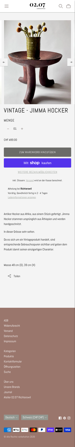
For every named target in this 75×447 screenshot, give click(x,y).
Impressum (10, 341)
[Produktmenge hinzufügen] (22, 128)
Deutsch (10, 417)
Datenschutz (11, 336)
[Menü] (6, 6)
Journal (8, 392)
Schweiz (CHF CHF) (33, 417)
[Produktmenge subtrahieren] (8, 128)
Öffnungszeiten (12, 366)
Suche (7, 372)
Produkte (9, 356)
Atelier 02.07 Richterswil (17, 397)
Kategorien (10, 351)
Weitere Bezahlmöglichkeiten (37, 172)
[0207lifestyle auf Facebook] (60, 418)
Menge (9, 120)
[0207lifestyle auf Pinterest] (64, 418)
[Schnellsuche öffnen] (60, 6)
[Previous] (4, 62)
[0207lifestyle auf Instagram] (69, 418)
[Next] (71, 62)
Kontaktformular (13, 361)
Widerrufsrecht (12, 325)
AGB (6, 320)
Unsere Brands (12, 387)
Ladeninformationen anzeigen (22, 197)
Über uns (8, 381)
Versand (30, 180)
